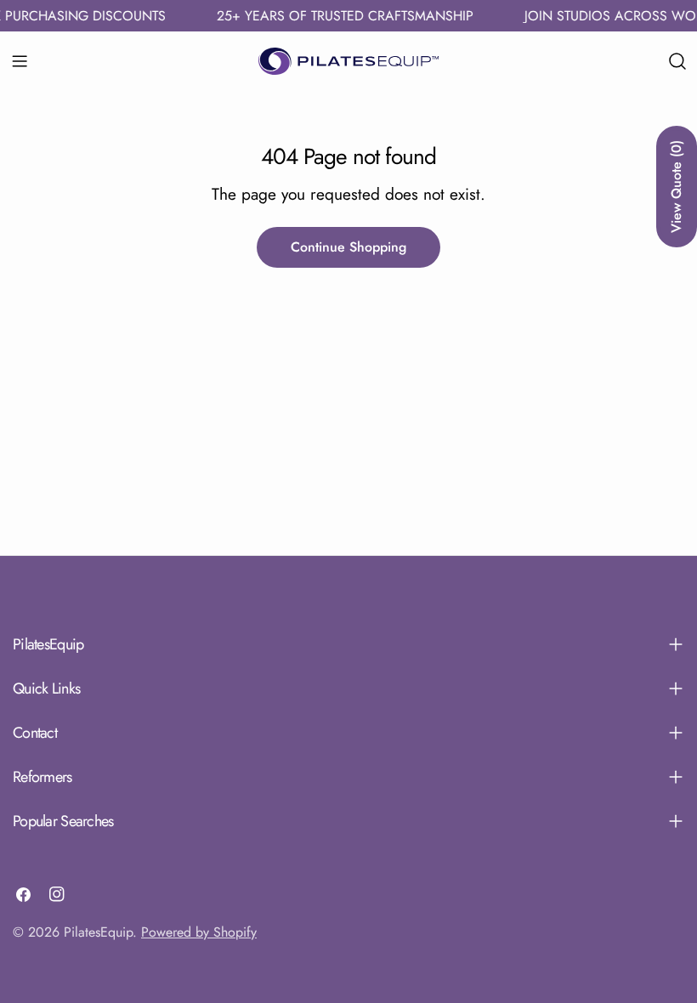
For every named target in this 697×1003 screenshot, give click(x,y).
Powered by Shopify (199, 932)
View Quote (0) (676, 186)
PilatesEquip (98, 932)
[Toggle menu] (20, 61)
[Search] (677, 61)
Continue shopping (348, 247)
